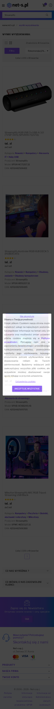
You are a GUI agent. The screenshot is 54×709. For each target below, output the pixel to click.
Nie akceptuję (27, 316)
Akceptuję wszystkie (27, 388)
